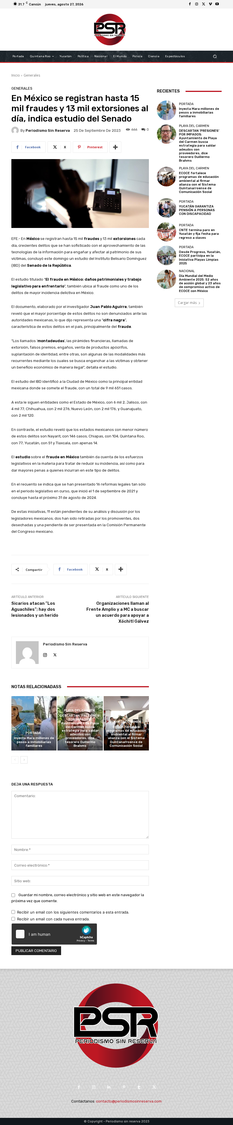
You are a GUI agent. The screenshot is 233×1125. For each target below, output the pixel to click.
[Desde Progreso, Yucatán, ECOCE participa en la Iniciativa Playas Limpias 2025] (166, 255)
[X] (203, 4)
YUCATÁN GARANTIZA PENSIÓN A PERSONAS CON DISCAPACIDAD (197, 210)
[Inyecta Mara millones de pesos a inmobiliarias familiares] (34, 723)
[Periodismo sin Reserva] (15, 130)
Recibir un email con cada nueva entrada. (53, 919)
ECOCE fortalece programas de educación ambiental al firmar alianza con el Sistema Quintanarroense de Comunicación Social (126, 736)
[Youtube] (217, 4)
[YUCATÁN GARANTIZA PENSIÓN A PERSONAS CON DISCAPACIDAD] (166, 207)
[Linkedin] (109, 1087)
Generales (32, 75)
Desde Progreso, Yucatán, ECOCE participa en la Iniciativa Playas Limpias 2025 (200, 257)
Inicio (15, 75)
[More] (115, 147)
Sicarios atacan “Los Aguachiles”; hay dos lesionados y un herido (34, 609)
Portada (33, 733)
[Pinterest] (124, 1087)
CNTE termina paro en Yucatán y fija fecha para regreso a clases (199, 233)
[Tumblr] (139, 1087)
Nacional (187, 271)
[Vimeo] (210, 4)
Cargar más (187, 302)
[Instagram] (196, 4)
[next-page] (24, 760)
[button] (214, 56)
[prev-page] (14, 760)
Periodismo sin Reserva (48, 130)
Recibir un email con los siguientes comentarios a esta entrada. (73, 912)
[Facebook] (189, 4)
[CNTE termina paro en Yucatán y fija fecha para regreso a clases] (166, 231)
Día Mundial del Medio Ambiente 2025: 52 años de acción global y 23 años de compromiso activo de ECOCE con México (200, 283)
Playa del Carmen (79, 710)
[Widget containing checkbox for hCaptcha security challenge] (54, 934)
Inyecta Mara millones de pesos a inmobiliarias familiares (34, 741)
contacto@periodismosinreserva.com (129, 1101)
